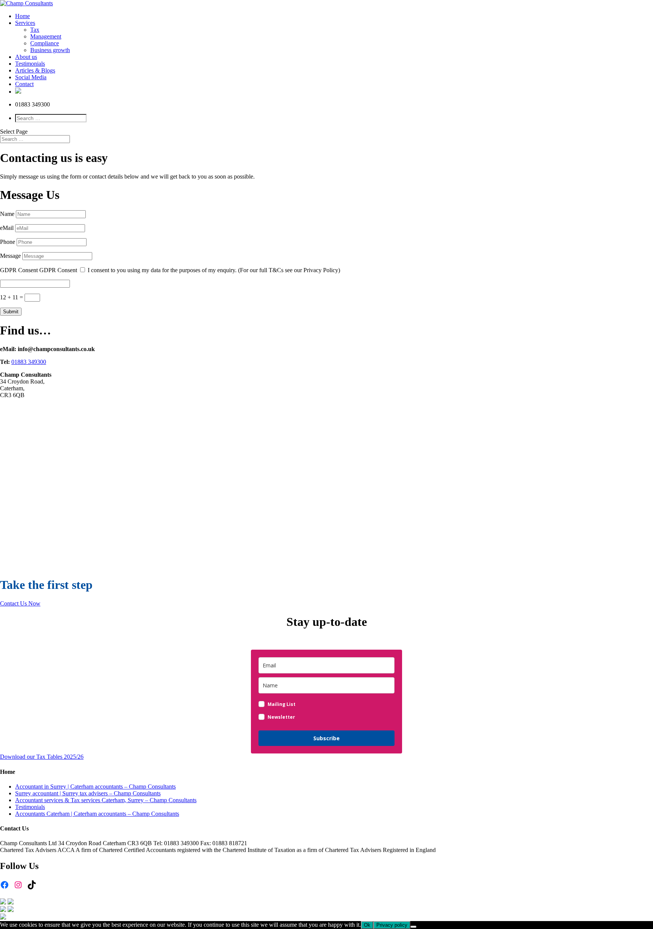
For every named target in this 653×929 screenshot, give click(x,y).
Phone (7, 242)
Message (10, 256)
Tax (34, 29)
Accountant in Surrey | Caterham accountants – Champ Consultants (95, 786)
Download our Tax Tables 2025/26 (42, 756)
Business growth (50, 50)
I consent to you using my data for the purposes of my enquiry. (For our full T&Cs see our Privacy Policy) (214, 270)
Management (45, 36)
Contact (24, 84)
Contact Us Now (20, 603)
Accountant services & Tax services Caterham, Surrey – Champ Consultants (106, 800)
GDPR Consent (19, 270)
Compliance (44, 43)
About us (26, 57)
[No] (413, 927)
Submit (11, 311)
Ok (367, 925)
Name (7, 214)
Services (25, 23)
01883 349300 (28, 362)
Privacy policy (391, 925)
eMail (7, 228)
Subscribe (326, 738)
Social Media (30, 77)
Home (22, 16)
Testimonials (30, 63)
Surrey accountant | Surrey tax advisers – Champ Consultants (88, 793)
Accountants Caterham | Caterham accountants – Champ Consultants (97, 813)
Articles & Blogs (35, 70)
